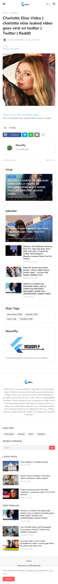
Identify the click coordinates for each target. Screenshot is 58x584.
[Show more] (43, 135)
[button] (3, 4)
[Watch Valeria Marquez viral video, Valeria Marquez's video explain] (11, 480)
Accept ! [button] (8, 579)
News (11, 319)
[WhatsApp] (31, 135)
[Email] (37, 135)
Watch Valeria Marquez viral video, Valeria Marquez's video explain (35, 477)
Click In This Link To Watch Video (21, 114)
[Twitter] (25, 135)
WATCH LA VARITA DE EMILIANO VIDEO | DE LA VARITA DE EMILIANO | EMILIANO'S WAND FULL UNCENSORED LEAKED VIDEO (37, 289)
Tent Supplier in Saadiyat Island (34, 462)
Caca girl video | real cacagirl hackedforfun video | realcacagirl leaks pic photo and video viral (37, 543)
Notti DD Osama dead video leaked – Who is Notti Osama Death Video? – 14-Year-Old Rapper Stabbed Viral (36, 271)
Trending (13, 13)
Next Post (49, 160)
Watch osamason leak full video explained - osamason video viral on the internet (37, 492)
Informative (14, 314)
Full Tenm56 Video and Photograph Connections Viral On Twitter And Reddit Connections (35, 529)
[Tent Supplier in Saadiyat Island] (11, 466)
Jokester (32, 314)
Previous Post (10, 160)
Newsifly (20, 145)
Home (5, 13)
